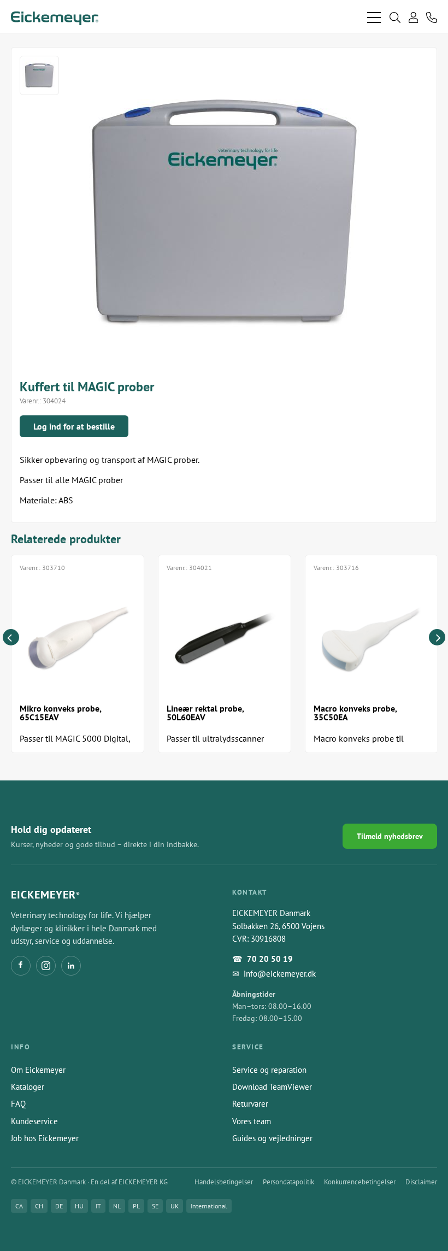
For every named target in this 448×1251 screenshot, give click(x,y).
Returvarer (250, 1104)
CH (39, 1206)
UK (174, 1206)
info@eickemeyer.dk (280, 973)
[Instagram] (46, 966)
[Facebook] (21, 966)
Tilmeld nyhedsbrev (390, 836)
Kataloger (27, 1087)
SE (155, 1206)
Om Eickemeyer (38, 1070)
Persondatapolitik (288, 1182)
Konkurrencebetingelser (360, 1182)
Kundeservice (34, 1121)
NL (117, 1206)
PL (136, 1206)
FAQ (18, 1104)
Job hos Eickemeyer (45, 1138)
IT (98, 1206)
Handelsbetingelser (223, 1182)
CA (19, 1206)
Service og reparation (269, 1070)
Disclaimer (421, 1182)
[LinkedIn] (71, 966)
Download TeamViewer (272, 1087)
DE (59, 1206)
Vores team (251, 1121)
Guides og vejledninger (272, 1138)
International (209, 1206)
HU (79, 1206)
